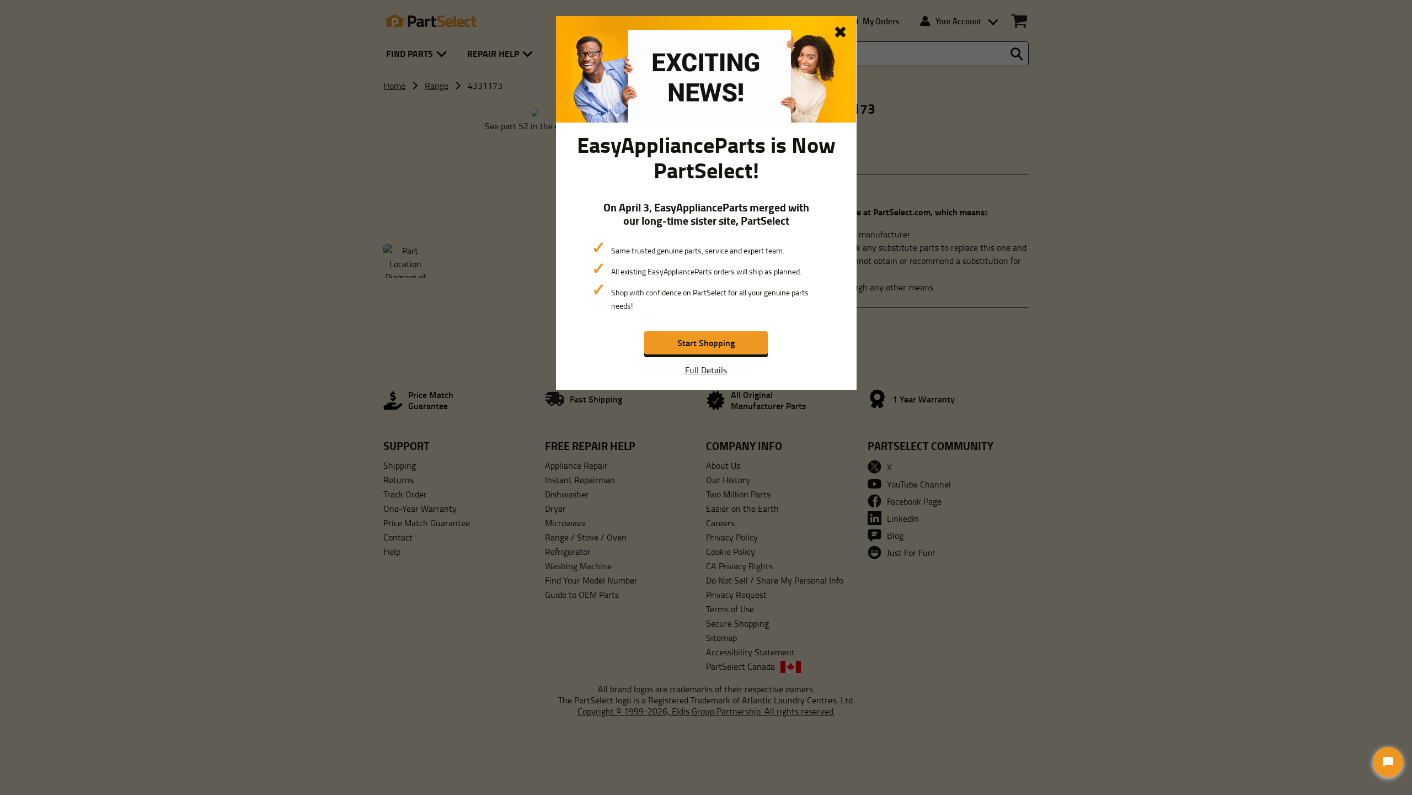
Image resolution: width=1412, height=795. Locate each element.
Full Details (706, 370)
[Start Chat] (1388, 762)
